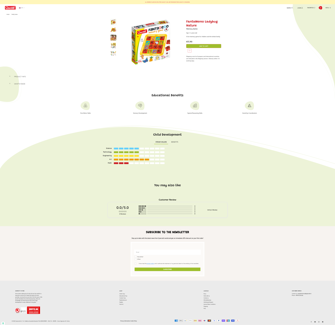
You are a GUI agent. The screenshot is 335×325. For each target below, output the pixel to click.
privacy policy (150, 263)
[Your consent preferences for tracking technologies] (3, 323)
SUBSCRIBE (167, 269)
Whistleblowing (207, 300)
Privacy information (125, 321)
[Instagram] (318, 322)
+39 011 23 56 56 (299, 295)
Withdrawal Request (208, 302)
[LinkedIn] (322, 322)
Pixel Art (121, 304)
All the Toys (122, 293)
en (22, 8)
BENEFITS (174, 142)
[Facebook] (311, 322)
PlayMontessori (123, 300)
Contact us (206, 298)
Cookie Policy (133, 321)
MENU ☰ (328, 7)
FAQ (205, 308)
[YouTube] (315, 322)
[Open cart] (320, 8)
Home (8, 14)
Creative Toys (122, 298)
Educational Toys (123, 296)
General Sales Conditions (210, 304)
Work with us (207, 296)
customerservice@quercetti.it (304, 293)
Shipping (206, 306)
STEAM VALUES (161, 142)
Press (205, 293)
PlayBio (121, 302)
